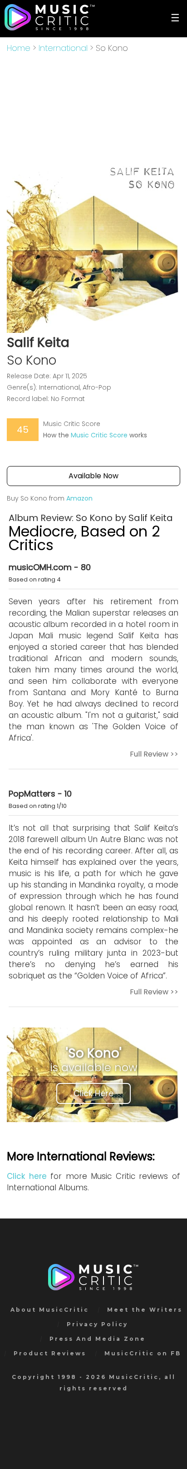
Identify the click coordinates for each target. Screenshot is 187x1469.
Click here (27, 1176)
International (63, 48)
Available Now (93, 476)
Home (18, 48)
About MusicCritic (49, 1309)
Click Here (93, 1093)
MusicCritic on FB (142, 1353)
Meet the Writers (144, 1309)
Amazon (79, 498)
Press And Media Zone (97, 1338)
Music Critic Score (99, 435)
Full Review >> (154, 754)
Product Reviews (50, 1353)
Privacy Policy (97, 1324)
